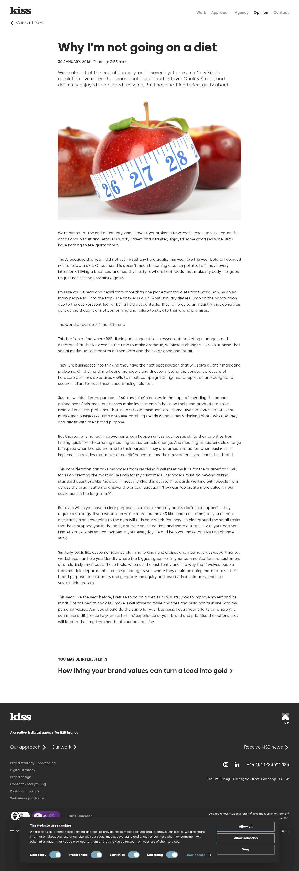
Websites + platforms (27, 798)
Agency (242, 12)
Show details (195, 855)
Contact (281, 12)
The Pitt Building (218, 779)
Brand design (20, 777)
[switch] (96, 854)
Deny (246, 849)
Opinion (261, 12)
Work (201, 12)
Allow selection (246, 838)
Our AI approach (80, 816)
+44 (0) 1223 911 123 (268, 764)
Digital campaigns (24, 791)
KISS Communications (20, 10)
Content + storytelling (28, 784)
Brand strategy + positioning (33, 763)
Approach (220, 12)
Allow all (246, 826)
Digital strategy (22, 770)
